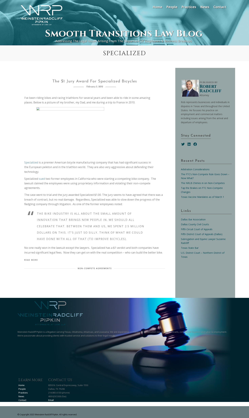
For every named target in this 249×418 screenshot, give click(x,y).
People (171, 7)
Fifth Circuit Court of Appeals (196, 229)
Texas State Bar (190, 247)
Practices (188, 7)
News (204, 7)
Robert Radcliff (210, 89)
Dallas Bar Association (193, 219)
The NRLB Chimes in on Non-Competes (203, 183)
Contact (219, 7)
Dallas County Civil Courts (195, 224)
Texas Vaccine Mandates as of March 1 (202, 197)
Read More (31, 260)
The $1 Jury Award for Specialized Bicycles (94, 81)
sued (42, 179)
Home (157, 7)
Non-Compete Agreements (95, 268)
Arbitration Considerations (195, 169)
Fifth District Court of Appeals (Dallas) (201, 234)
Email (51, 400)
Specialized (31, 162)
